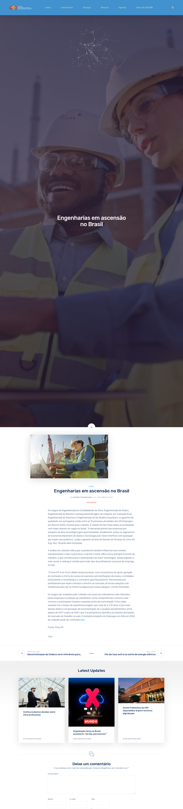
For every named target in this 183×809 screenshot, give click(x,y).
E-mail (73, 799)
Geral (91, 486)
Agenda (122, 7)
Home (48, 7)
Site (93, 799)
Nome (51, 799)
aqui (82, 619)
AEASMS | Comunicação (82, 497)
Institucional (67, 7)
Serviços (87, 7)
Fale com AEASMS (144, 7)
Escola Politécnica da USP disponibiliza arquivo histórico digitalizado (137, 711)
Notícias (105, 7)
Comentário (53, 774)
